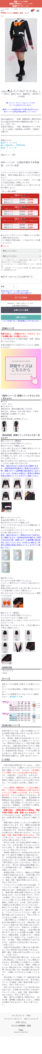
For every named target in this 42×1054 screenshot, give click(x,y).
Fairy (21, 1030)
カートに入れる (21, 297)
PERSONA (20, 145)
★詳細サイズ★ (16, 697)
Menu (38, 9)
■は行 (3, 143)
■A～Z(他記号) (7, 145)
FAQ (28, 1015)
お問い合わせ (21, 317)
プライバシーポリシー (13, 1019)
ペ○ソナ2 (13, 143)
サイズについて (18, 1015)
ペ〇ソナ (12, 148)
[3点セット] (25, 207)
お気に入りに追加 (21, 310)
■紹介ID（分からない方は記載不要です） (17, 277)
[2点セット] (25, 195)
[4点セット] (25, 219)
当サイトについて (31, 1019)
